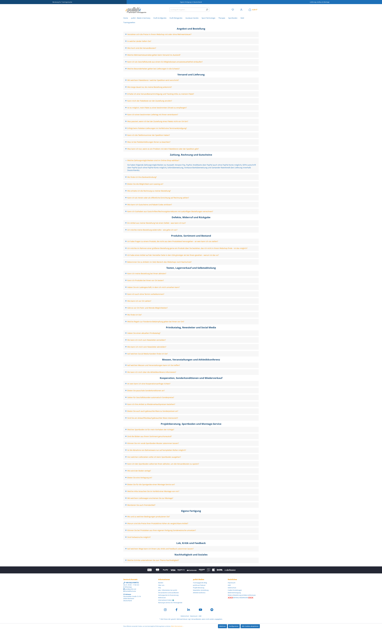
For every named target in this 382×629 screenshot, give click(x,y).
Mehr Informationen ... (177, 626)
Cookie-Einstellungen (235, 590)
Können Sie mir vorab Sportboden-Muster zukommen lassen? (153, 443)
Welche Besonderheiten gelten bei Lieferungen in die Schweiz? (153, 68)
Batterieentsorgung (234, 593)
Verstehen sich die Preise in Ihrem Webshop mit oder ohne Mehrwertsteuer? (159, 34)
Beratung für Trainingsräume (62, 2)
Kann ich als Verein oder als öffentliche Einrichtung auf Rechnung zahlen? (158, 198)
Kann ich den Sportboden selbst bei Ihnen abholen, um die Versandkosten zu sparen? (163, 464)
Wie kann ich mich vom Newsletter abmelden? (146, 347)
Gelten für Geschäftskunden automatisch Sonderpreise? (150, 397)
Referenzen (162, 598)
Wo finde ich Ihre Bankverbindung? (142, 177)
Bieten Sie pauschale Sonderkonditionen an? (146, 390)
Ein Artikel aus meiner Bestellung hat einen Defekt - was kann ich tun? (156, 223)
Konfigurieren (233, 626)
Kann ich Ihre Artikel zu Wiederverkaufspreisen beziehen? (151, 404)
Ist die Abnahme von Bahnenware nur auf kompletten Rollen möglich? (156, 450)
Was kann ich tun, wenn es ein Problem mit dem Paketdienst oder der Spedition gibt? (163, 149)
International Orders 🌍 (166, 600)
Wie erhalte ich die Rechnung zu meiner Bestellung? (149, 191)
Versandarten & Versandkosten (168, 593)
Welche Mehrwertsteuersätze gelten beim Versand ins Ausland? (153, 55)
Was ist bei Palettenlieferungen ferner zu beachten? (148, 142)
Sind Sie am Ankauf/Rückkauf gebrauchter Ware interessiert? (152, 418)
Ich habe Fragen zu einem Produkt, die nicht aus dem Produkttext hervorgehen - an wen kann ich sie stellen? (172, 241)
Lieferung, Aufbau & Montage (319, 2)
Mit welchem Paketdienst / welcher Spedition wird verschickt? (153, 80)
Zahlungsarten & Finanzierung (168, 595)
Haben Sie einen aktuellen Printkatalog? (143, 333)
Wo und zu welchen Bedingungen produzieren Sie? (148, 516)
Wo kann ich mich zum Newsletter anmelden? (146, 340)
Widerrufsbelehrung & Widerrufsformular (242, 595)
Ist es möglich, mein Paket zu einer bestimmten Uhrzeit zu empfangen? (157, 107)
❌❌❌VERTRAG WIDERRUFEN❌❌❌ (240, 598)
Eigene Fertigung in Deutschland (191, 2)
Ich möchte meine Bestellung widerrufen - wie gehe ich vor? (152, 230)
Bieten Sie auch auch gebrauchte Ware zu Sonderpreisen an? (152, 411)
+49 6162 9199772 (132, 583)
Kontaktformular (130, 591)
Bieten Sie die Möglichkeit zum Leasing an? (145, 184)
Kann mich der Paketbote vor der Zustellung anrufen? (149, 101)
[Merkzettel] (232, 10)
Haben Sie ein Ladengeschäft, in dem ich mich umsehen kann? (153, 287)
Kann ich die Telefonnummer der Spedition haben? (148, 135)
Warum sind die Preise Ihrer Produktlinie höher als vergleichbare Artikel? (157, 523)
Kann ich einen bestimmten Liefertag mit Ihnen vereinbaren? (152, 114)
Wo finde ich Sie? (134, 315)
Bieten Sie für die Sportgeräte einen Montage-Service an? (151, 484)
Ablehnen (222, 626)
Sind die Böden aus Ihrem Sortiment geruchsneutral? (149, 436)
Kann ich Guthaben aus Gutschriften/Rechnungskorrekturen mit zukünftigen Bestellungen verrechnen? (170, 211)
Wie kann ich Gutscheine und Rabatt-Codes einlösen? (149, 204)
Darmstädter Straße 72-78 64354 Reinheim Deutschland (132, 598)
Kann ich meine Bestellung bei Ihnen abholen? (146, 273)
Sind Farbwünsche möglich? (139, 537)
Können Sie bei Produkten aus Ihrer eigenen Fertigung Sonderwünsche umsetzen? (161, 530)
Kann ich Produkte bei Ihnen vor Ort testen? (145, 280)
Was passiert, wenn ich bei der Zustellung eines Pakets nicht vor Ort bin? (157, 121)
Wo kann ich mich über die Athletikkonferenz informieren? (151, 372)
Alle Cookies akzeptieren (250, 626)
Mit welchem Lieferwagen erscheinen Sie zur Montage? (150, 498)
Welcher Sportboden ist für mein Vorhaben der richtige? (150, 429)
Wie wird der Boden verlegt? (139, 471)
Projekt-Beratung (198, 588)
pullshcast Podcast (199, 585)
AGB (229, 585)
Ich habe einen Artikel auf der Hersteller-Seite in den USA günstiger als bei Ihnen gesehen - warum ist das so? (173, 255)
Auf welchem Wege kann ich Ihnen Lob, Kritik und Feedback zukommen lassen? (160, 549)
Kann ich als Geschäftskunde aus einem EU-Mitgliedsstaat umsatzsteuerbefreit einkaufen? (165, 62)
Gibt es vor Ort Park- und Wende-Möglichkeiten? (147, 308)
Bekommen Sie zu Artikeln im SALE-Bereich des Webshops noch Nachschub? (159, 262)
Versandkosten (196, 619)
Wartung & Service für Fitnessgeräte (170, 603)
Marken (160, 583)
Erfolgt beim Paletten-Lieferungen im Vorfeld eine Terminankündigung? (157, 128)
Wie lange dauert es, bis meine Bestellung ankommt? (149, 87)
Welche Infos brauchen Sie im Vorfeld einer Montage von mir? (153, 491)
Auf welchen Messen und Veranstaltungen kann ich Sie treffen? (153, 365)
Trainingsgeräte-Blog (200, 583)
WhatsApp (128, 587)
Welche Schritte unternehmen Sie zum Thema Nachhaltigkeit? (153, 560)
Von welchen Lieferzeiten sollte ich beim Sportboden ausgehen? (154, 457)
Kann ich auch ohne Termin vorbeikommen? (145, 294)
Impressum (231, 583)
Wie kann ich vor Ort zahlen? (139, 301)
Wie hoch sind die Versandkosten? (141, 48)
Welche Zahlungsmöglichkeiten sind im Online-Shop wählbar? (153, 160)
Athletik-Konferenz (199, 593)
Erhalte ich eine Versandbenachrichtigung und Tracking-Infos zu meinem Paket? (160, 94)
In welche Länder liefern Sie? (139, 41)
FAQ (159, 588)
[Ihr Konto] (241, 10)
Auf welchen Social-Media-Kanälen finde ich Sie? (147, 354)
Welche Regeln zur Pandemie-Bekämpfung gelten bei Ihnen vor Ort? (155, 321)
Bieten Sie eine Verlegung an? (139, 477)
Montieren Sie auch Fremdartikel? (141, 505)
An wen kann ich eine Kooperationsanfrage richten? (148, 383)
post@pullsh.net (130, 589)
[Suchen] (207, 10)
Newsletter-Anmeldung (201, 590)
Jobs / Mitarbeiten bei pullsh (167, 590)
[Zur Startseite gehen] (135, 9)
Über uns (161, 585)
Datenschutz (232, 588)
